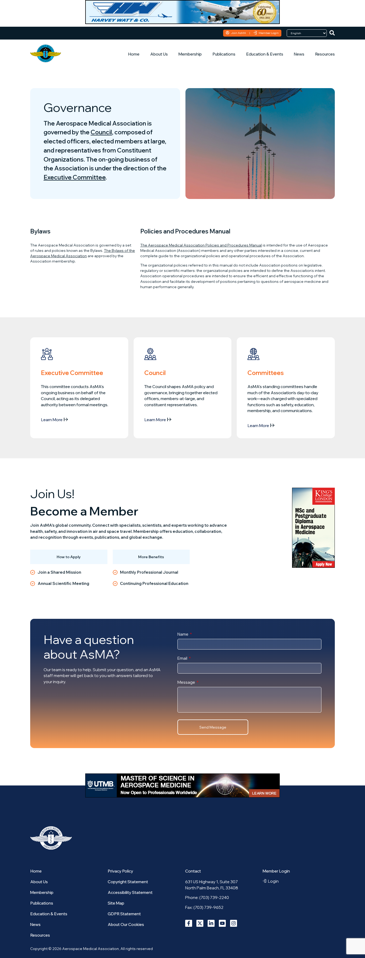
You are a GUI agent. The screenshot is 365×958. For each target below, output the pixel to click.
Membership (190, 54)
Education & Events (264, 54)
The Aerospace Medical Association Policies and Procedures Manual (201, 245)
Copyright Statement (128, 881)
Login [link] (273, 881)
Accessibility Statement (130, 892)
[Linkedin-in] (211, 923)
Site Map (116, 903)
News (299, 54)
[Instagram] (233, 923)
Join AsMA (238, 33)
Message (186, 682)
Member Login (269, 33)
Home (133, 54)
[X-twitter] (199, 923)
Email (182, 658)
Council (101, 132)
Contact (193, 871)
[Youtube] (222, 923)
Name (183, 634)
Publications (223, 54)
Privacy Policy (120, 871)
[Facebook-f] (188, 923)
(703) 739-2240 (214, 897)
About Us (159, 54)
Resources (325, 54)
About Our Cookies (126, 924)
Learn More (52, 419)
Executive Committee (75, 177)
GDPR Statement (124, 913)
